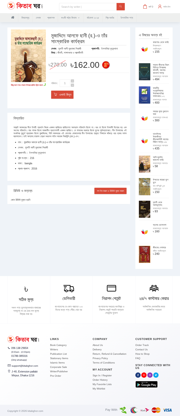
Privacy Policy (100, 358)
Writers (54, 349)
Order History (100, 379)
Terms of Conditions (104, 362)
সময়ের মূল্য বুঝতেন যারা (160, 112)
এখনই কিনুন (64, 94)
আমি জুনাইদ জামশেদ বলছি (158, 158)
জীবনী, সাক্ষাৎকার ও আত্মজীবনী (70, 52)
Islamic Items (57, 362)
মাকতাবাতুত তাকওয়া (160, 117)
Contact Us (141, 349)
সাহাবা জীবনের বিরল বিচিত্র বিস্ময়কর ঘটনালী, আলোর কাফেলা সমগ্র (161, 68)
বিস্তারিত (19, 118)
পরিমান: (54, 83)
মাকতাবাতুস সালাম (160, 99)
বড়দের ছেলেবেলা (159, 224)
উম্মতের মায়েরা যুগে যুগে (160, 181)
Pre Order (55, 375)
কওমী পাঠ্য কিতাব (69, 17)
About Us (98, 345)
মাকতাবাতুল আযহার (160, 163)
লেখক (38, 17)
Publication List (58, 353)
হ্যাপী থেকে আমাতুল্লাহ (157, 203)
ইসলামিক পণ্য (127, 17)
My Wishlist (99, 388)
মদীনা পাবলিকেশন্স (159, 251)
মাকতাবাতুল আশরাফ (160, 76)
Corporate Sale (58, 367)
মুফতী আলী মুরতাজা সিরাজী (69, 48)
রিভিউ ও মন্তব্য (23, 191)
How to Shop (142, 353)
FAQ (137, 358)
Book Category (58, 345)
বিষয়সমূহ (25, 17)
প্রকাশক (51, 17)
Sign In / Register (102, 375)
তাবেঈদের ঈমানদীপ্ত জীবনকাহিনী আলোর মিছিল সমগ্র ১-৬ (160, 137)
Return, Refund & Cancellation (109, 353)
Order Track (142, 345)
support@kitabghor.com (25, 365)
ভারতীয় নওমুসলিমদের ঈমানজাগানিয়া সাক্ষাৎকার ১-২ (159, 92)
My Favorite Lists (102, 384)
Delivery (97, 349)
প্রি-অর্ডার (110, 17)
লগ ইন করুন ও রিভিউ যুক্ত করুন (110, 190)
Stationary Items (59, 358)
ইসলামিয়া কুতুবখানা (109, 48)
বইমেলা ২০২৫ (93, 17)
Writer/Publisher (59, 371)
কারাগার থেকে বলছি (161, 42)
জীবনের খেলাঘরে (159, 247)
